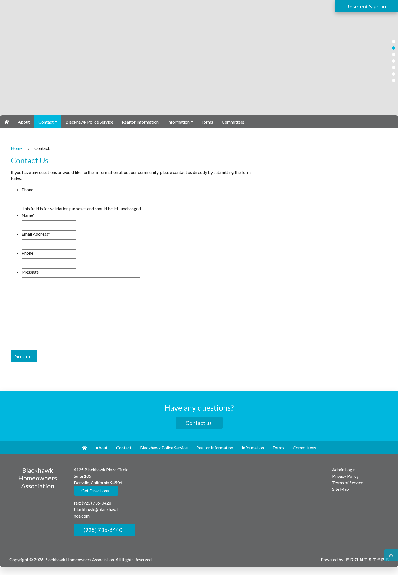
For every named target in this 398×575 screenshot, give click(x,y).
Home (16, 148)
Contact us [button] (199, 423)
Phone (27, 189)
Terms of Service (347, 482)
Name (28, 214)
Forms (207, 121)
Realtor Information (140, 121)
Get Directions (95, 490)
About (24, 121)
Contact (46, 121)
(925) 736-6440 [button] (102, 530)
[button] (393, 41)
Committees (233, 121)
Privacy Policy (345, 476)
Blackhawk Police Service (89, 121)
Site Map (340, 489)
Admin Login (343, 469)
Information (178, 121)
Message (30, 271)
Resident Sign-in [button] (366, 6)
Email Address (36, 233)
